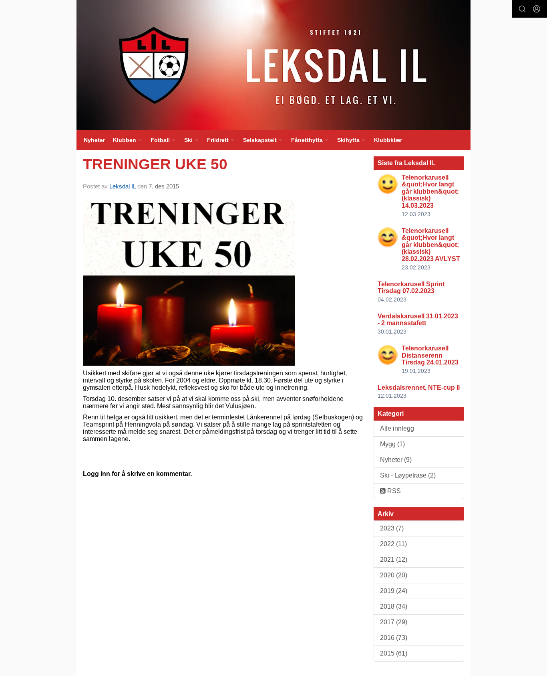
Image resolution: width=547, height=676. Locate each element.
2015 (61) (393, 653)
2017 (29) (393, 622)
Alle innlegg (397, 428)
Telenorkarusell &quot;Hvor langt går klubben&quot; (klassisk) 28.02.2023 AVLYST (431, 244)
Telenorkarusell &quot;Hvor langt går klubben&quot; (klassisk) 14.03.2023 (430, 191)
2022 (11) (393, 543)
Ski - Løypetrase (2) (408, 475)
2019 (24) (393, 590)
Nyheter (94, 140)
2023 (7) (392, 528)
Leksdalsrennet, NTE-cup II (419, 387)
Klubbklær (388, 140)
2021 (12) (393, 559)
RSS (393, 491)
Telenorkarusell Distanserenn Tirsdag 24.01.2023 (430, 355)
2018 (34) (393, 606)
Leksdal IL (122, 186)
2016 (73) (393, 637)
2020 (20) (393, 575)
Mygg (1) (392, 444)
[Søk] (522, 9)
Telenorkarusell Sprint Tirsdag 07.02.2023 (411, 288)
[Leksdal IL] (273, 65)
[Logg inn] (536, 9)
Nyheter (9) (396, 459)
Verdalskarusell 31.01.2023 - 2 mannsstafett (418, 320)
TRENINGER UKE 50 (155, 164)
